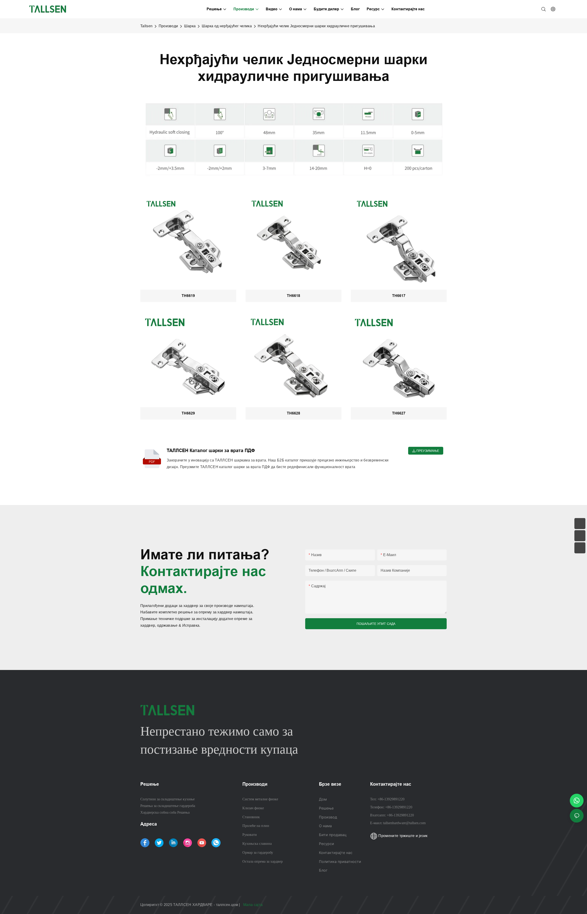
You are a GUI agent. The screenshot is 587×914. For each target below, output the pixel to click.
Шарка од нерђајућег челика (227, 26)
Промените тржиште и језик (402, 836)
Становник (251, 817)
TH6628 (293, 413)
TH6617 (398, 296)
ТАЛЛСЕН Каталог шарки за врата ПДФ (211, 450)
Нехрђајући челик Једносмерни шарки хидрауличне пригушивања (316, 26)
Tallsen (146, 26)
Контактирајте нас (335, 852)
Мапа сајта (253, 905)
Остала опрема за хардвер (262, 861)
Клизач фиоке (253, 808)
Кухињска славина (257, 843)
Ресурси (327, 843)
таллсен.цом (227, 905)
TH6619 (188, 296)
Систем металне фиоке (260, 799)
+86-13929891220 (390, 799)
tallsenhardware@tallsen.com (404, 823)
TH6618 (293, 296)
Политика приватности (340, 861)
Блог (323, 870)
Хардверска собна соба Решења (165, 812)
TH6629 (188, 413)
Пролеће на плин (255, 826)
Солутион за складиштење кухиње (167, 799)
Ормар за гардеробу (257, 852)
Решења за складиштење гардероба (167, 806)
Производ (328, 817)
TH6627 (398, 413)
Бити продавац (332, 834)
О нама (325, 825)
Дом (323, 799)
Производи (168, 26)
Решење (326, 808)
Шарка (190, 26)
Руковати (249, 835)
